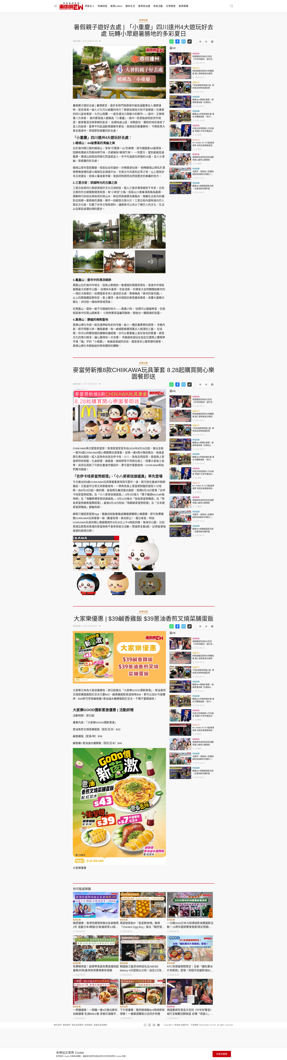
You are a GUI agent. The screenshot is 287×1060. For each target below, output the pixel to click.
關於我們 (58, 1025)
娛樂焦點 (196, 54)
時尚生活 (196, 140)
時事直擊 (196, 97)
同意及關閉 (221, 1054)
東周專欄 (183, 6)
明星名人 (89, 6)
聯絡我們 (67, 1025)
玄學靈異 (170, 6)
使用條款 (88, 1025)
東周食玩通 (144, 6)
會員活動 (158, 6)
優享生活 (130, 6)
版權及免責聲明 (100, 1025)
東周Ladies (116, 6)
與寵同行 (196, 68)
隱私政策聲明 (77, 1025)
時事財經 (102, 6)
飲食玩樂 (143, 20)
